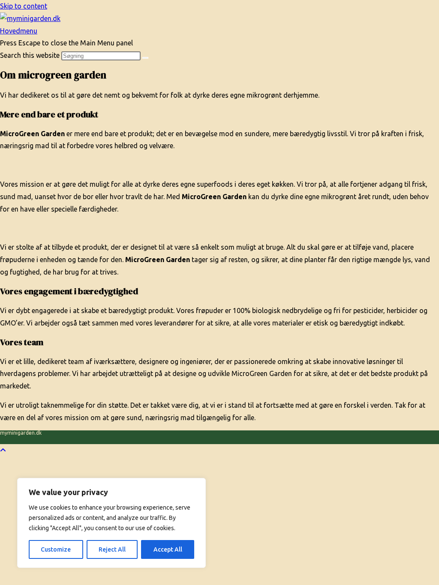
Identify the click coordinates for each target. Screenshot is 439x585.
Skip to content (23, 6)
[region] (111, 523)
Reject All (112, 549)
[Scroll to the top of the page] (3, 450)
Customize (56, 549)
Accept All (167, 549)
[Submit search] (145, 58)
